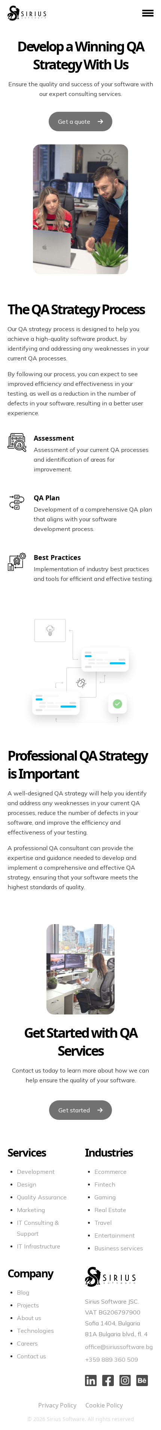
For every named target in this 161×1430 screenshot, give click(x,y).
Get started (74, 1110)
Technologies (35, 1330)
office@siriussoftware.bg (119, 1346)
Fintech (104, 1184)
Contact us (31, 1356)
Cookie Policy (104, 1405)
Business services (118, 1248)
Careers (27, 1343)
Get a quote (75, 121)
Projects (28, 1305)
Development (36, 1171)
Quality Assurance (42, 1197)
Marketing (31, 1210)
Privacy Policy (58, 1405)
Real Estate (110, 1210)
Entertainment (114, 1235)
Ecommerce (110, 1171)
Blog (23, 1292)
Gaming (105, 1197)
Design (26, 1184)
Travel (103, 1222)
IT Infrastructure (38, 1246)
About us (29, 1318)
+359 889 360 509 (111, 1359)
